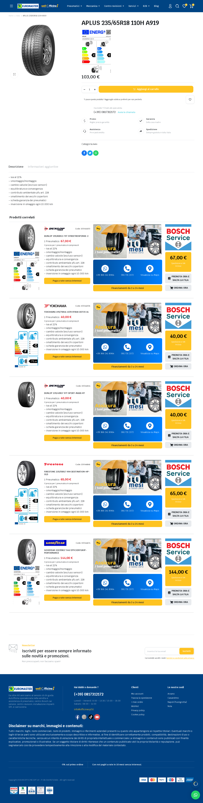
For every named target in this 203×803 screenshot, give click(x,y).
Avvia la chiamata (126, 112)
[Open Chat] (195, 783)
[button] (14, 74)
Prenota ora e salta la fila (180, 278)
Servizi (132, 6)
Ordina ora (181, 287)
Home (11, 16)
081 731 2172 (127, 275)
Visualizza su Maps (150, 275)
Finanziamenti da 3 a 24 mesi (127, 288)
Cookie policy (137, 714)
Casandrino (173, 698)
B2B (145, 6)
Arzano (171, 693)
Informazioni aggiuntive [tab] (43, 166)
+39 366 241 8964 (105, 275)
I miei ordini (137, 702)
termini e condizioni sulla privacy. (180, 658)
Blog (156, 6)
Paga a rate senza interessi (67, 280)
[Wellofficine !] (38, 6)
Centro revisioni (113, 6)
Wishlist (135, 706)
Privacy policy (138, 710)
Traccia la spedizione (141, 698)
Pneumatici (73, 6)
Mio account (137, 693)
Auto (18, 16)
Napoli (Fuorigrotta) (177, 702)
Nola (170, 706)
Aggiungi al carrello (148, 89)
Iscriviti (186, 651)
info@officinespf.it (84, 709)
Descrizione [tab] (16, 166)
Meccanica (91, 6)
